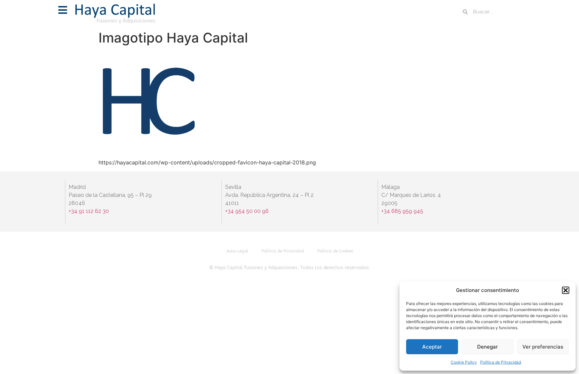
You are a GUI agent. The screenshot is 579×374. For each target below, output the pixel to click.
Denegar (487, 347)
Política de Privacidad (500, 362)
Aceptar (432, 347)
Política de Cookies (335, 251)
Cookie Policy (464, 362)
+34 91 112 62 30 (89, 211)
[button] (565, 290)
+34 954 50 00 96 (247, 211)
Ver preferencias (542, 347)
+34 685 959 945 (402, 211)
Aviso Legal (237, 251)
